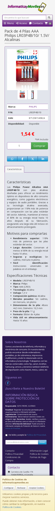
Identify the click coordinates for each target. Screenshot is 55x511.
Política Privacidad (14, 453)
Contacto (37, 23)
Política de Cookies (11, 507)
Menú (10, 23)
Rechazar (21, 488)
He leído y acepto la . (27, 435)
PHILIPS (33, 106)
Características (14, 169)
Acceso (23, 23)
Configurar (8, 488)
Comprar (39, 146)
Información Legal (39, 450)
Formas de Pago (38, 457)
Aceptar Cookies (36, 488)
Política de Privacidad (12, 428)
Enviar (42, 442)
